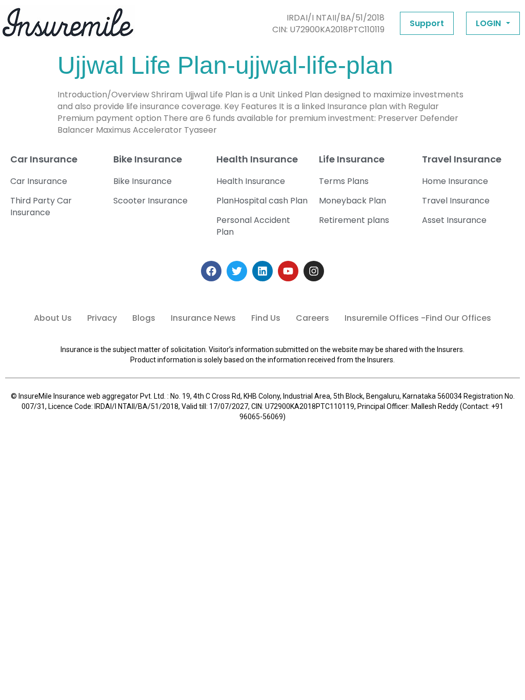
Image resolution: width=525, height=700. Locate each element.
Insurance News (203, 318)
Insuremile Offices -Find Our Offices (418, 318)
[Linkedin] (262, 271)
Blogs (143, 318)
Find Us (265, 318)
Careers (312, 318)
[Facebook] (211, 271)
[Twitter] (237, 271)
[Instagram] (314, 271)
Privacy (102, 318)
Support (427, 23)
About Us (53, 318)
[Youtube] (288, 271)
